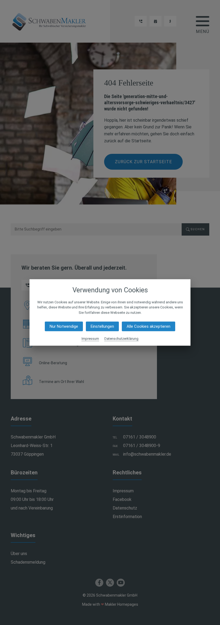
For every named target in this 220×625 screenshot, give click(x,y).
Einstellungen (102, 326)
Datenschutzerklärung (121, 339)
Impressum (90, 339)
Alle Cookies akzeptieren (148, 326)
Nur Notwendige (64, 326)
